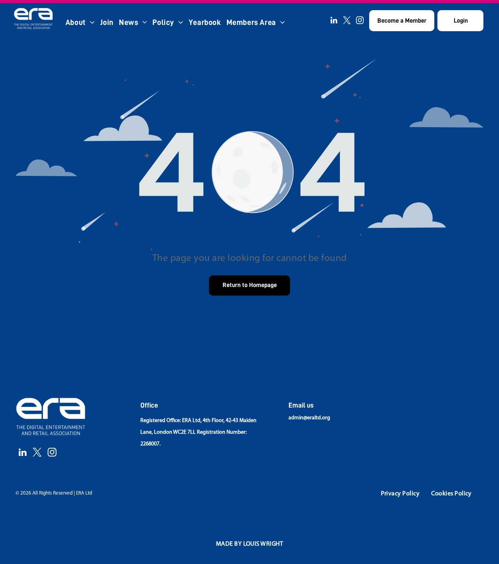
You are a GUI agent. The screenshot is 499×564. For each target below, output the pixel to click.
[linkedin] (334, 21)
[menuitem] (80, 22)
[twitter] (347, 21)
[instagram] (360, 21)
